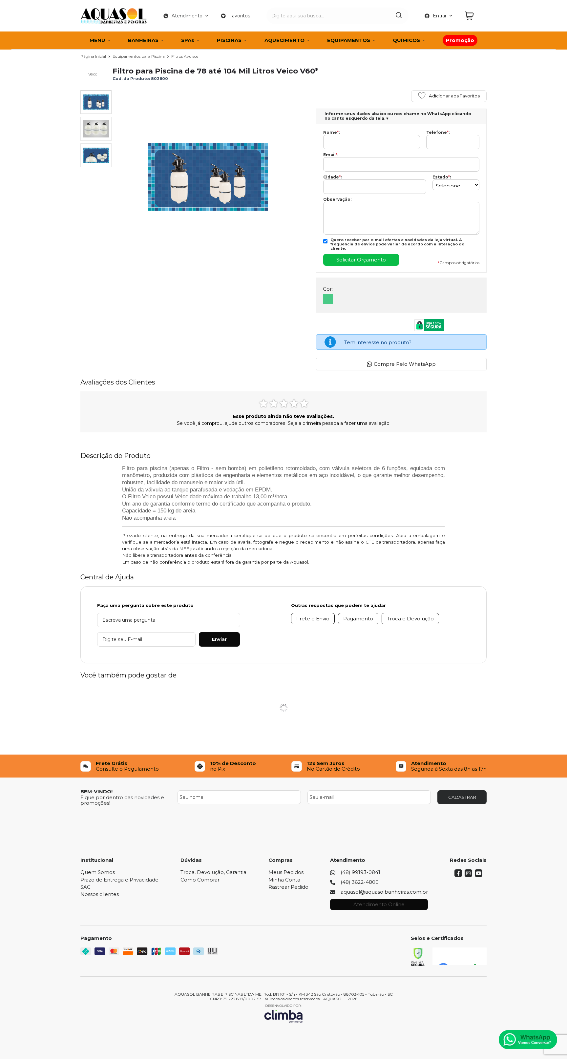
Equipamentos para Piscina (139, 56)
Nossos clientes (99, 894)
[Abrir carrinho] (474, 16)
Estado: (441, 177)
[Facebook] (458, 875)
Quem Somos (97, 872)
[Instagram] (468, 875)
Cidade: (332, 177)
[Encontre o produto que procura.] (399, 16)
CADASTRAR (462, 797)
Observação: (337, 199)
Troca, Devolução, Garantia (213, 872)
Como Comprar (200, 880)
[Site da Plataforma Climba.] (283, 1013)
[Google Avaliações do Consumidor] (459, 956)
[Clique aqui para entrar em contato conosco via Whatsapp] (528, 1039)
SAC (85, 887)
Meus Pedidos (286, 872)
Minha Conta (284, 880)
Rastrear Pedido (288, 887)
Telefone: (438, 132)
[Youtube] (478, 875)
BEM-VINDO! (96, 791)
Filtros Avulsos (184, 56)
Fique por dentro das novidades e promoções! (122, 800)
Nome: (331, 132)
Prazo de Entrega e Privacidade (119, 880)
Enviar (219, 639)
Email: (330, 155)
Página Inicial (93, 56)
